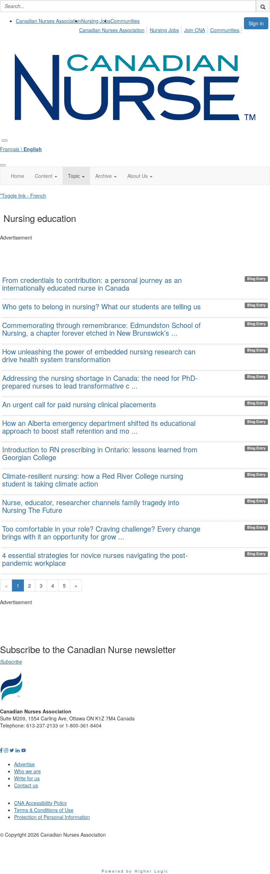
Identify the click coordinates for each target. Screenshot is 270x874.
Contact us (26, 785)
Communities (125, 20)
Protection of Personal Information (52, 816)
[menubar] (161, 28)
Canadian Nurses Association (48, 20)
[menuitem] (48, 20)
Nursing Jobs (95, 20)
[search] (263, 6)
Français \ (21, 149)
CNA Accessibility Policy (40, 802)
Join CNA (194, 29)
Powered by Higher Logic (135, 871)
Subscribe (11, 661)
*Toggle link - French (23, 195)
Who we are (27, 771)
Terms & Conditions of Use (43, 809)
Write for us (27, 778)
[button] (46, 176)
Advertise (24, 764)
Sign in (256, 23)
